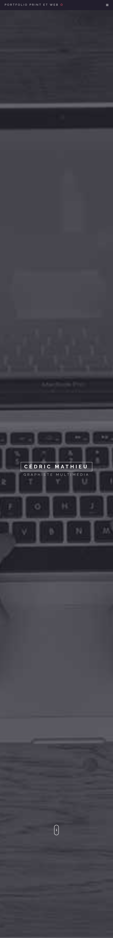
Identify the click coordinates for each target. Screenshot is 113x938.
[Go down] (56, 830)
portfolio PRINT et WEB (32, 4)
